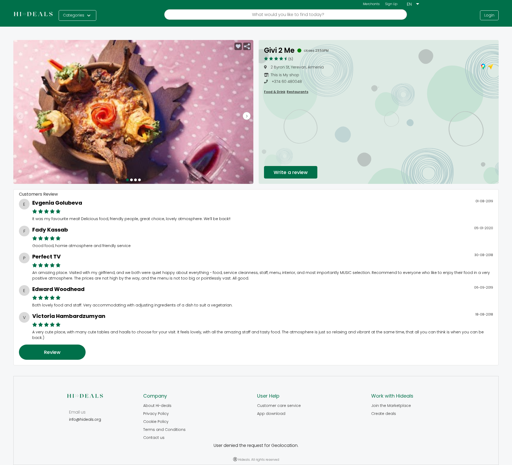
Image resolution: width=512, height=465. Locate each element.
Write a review (291, 172)
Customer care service (279, 405)
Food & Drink (274, 92)
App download (271, 413)
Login (489, 15)
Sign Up (391, 4)
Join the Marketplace (391, 405)
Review (52, 352)
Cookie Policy (156, 421)
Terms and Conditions (164, 429)
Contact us (154, 437)
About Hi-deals (157, 405)
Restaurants (297, 92)
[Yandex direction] (490, 67)
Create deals (383, 413)
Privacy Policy (156, 413)
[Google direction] (483, 67)
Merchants (371, 4)
